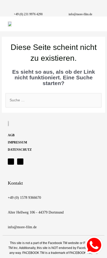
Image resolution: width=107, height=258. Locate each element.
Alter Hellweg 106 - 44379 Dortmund (36, 212)
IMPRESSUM (17, 142)
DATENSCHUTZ (20, 149)
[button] (95, 24)
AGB (11, 135)
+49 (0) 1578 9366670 (24, 198)
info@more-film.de (80, 14)
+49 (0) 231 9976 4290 (28, 14)
